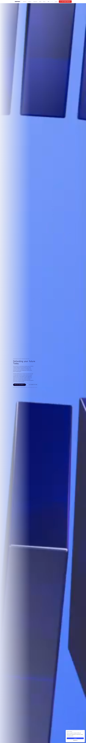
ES (51, 1)
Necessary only (75, 740)
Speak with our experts (18, 384)
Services (24, 1)
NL (49, 1)
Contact (56, 1)
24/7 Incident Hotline (33, 384)
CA (52, 1)
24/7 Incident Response (66, 1)
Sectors (29, 1)
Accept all (75, 738)
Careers (44, 1)
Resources (35, 1)
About (40, 1)
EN (48, 1)
